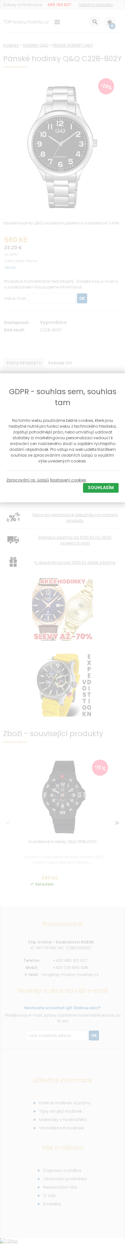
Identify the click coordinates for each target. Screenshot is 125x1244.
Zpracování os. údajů (27, 480)
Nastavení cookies (68, 480)
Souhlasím (101, 488)
